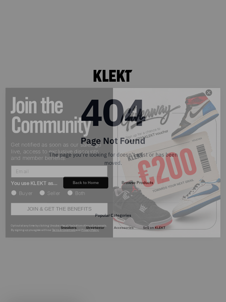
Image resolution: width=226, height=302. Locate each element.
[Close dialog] (208, 81)
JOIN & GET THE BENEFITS (59, 197)
